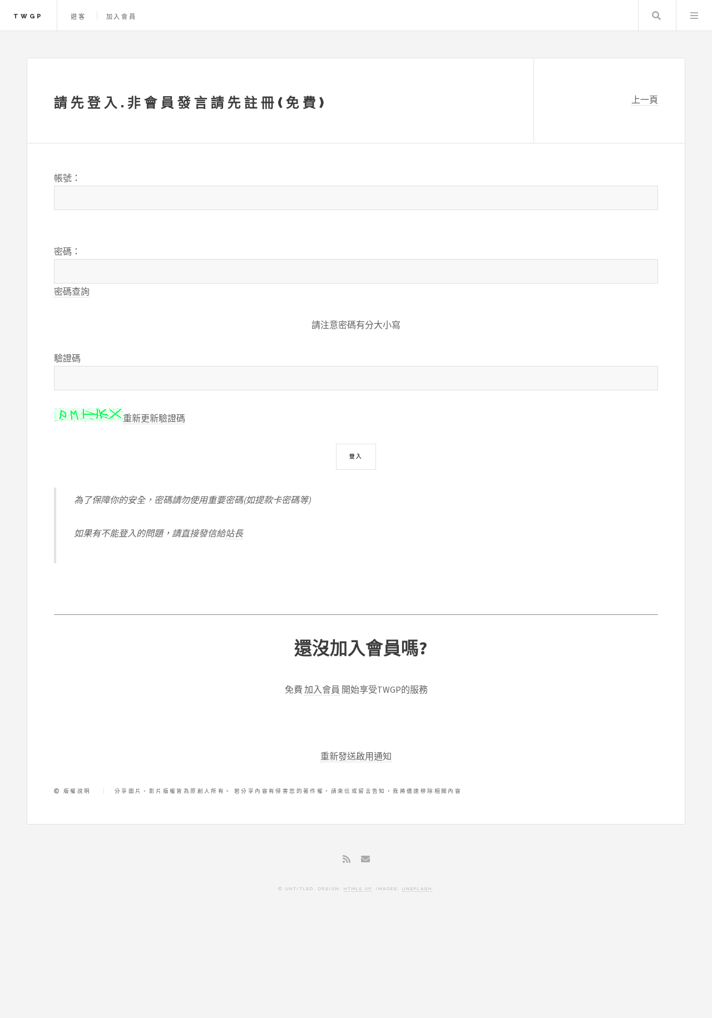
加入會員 (121, 17)
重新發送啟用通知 (356, 756)
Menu (694, 15)
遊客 (78, 17)
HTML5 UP (358, 888)
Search (656, 15)
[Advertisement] (356, 971)
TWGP (28, 16)
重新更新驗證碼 (154, 418)
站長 (234, 533)
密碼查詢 (72, 291)
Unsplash (417, 888)
